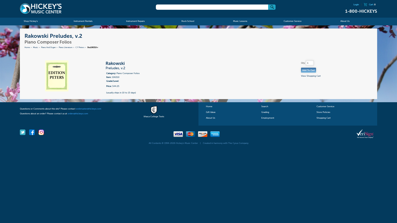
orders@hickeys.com (78, 114)
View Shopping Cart (311, 76)
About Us (210, 118)
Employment (267, 118)
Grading (265, 112)
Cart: (372, 5)
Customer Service (325, 106)
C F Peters (80, 47)
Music (35, 47)
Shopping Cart (324, 118)
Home (27, 47)
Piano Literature (65, 47)
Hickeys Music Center (41, 8)
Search (264, 106)
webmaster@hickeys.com (88, 109)
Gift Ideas (210, 112)
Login (356, 5)
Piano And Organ (48, 47)
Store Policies (323, 112)
